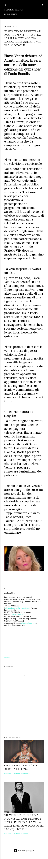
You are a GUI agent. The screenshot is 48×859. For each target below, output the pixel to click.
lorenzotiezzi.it (17, 614)
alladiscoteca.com (28, 623)
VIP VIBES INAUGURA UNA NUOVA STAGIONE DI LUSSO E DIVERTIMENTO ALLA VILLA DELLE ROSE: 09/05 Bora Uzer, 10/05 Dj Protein (24, 822)
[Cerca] (42, 4)
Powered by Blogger (26, 851)
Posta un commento (21, 774)
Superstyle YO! (13, 9)
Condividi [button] (7, 657)
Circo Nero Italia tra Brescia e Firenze (20, 767)
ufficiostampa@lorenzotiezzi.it (17, 608)
